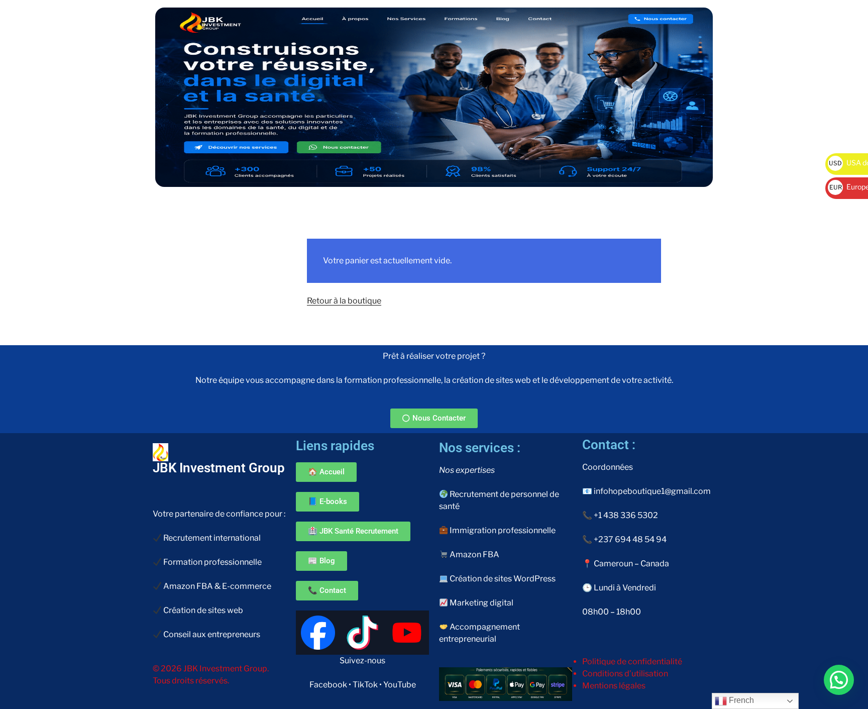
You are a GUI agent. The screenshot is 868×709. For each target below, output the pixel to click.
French (740, 700)
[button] (839, 680)
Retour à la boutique (344, 301)
